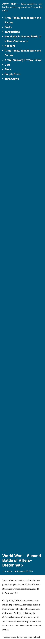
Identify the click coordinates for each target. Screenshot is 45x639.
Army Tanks (9, 3)
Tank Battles (12, 31)
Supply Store (12, 74)
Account (10, 45)
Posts (8, 27)
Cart (7, 64)
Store (8, 69)
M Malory (8, 571)
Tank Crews (12, 78)
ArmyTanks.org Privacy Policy (23, 60)
